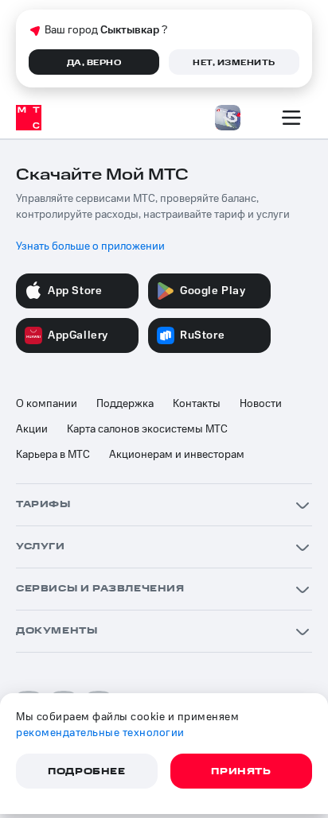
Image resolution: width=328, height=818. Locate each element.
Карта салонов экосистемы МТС (147, 429)
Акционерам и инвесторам (176, 455)
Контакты (197, 404)
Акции (32, 429)
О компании (46, 404)
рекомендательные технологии (100, 733)
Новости (261, 404)
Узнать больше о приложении (90, 246)
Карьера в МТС (53, 455)
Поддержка (125, 404)
